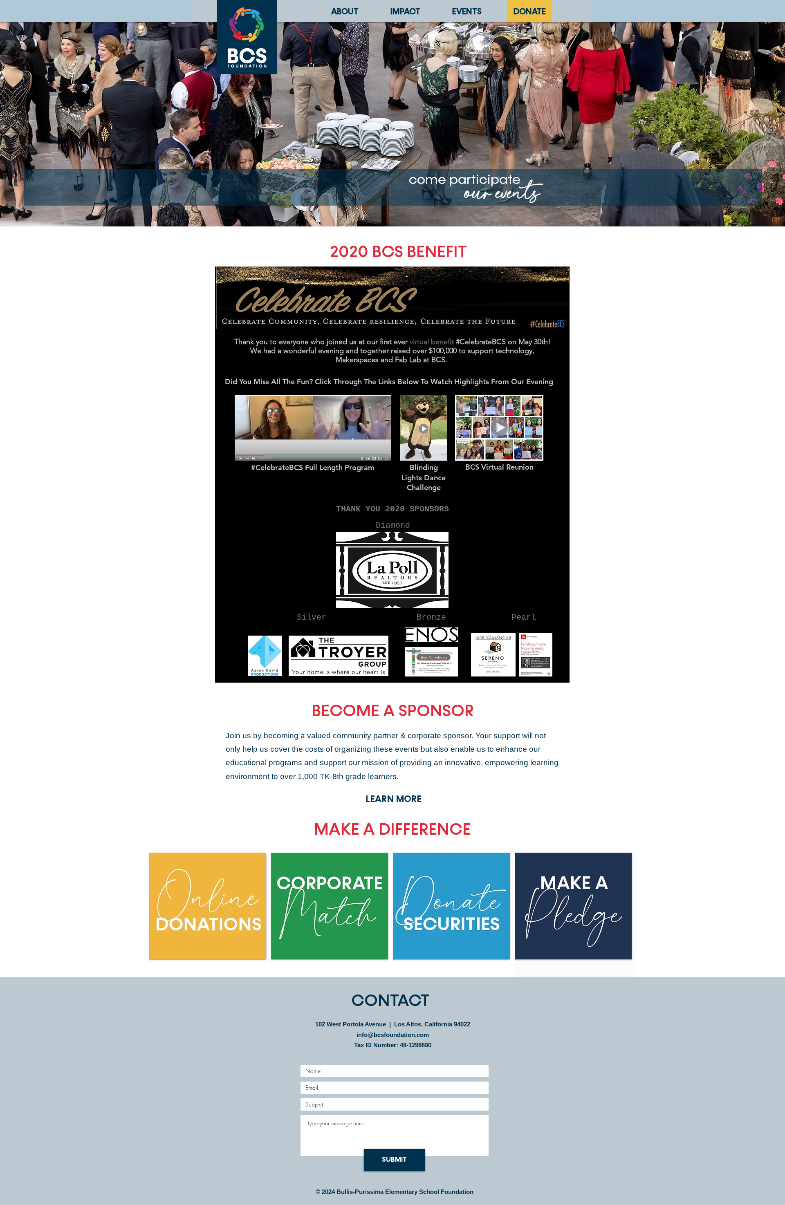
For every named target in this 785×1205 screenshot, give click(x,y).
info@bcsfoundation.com (393, 1034)
